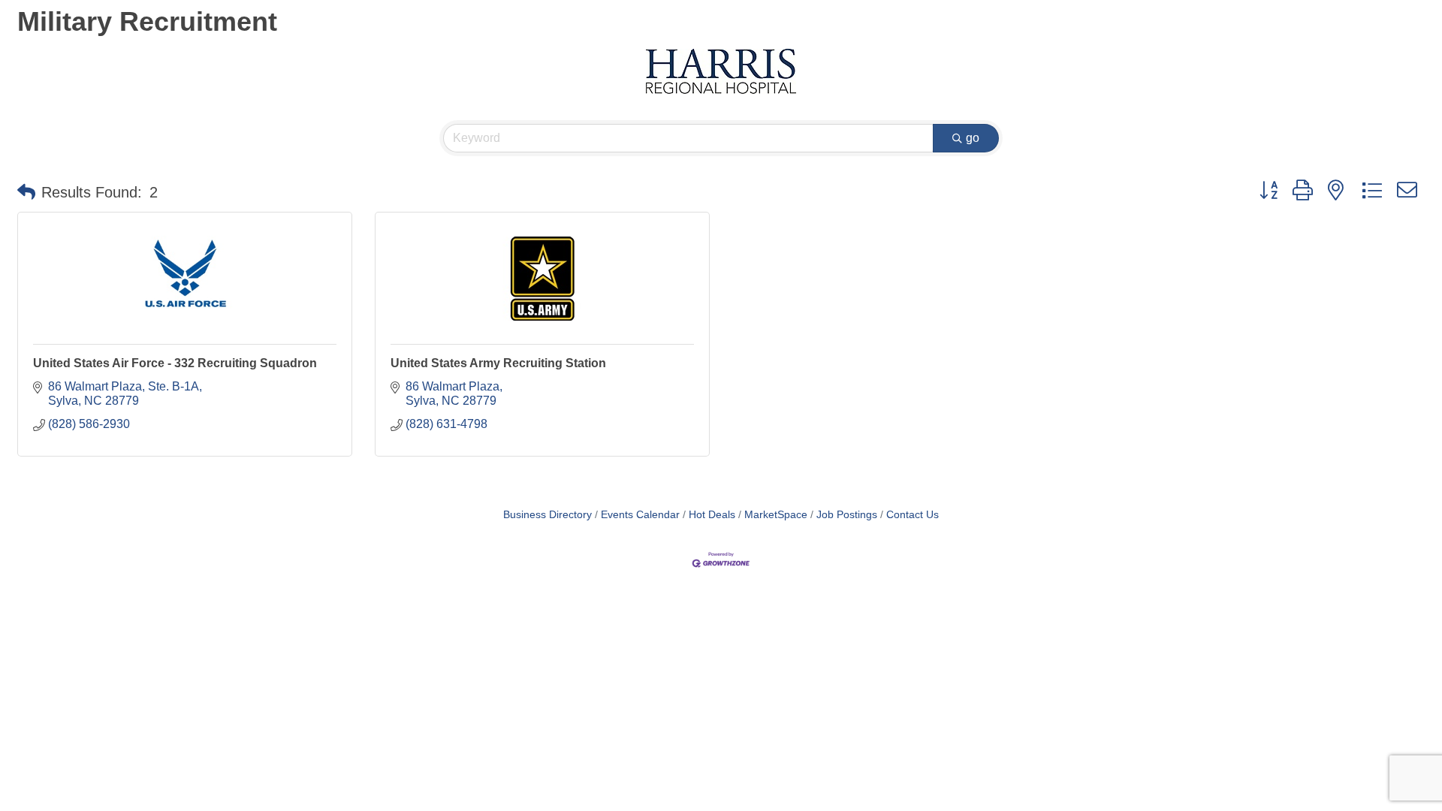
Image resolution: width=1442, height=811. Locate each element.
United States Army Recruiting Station (498, 363)
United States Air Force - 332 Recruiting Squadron (175, 363)
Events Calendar (640, 514)
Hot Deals (712, 514)
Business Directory (547, 514)
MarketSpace (775, 514)
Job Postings (846, 514)
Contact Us (912, 514)
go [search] (972, 137)
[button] (26, 192)
